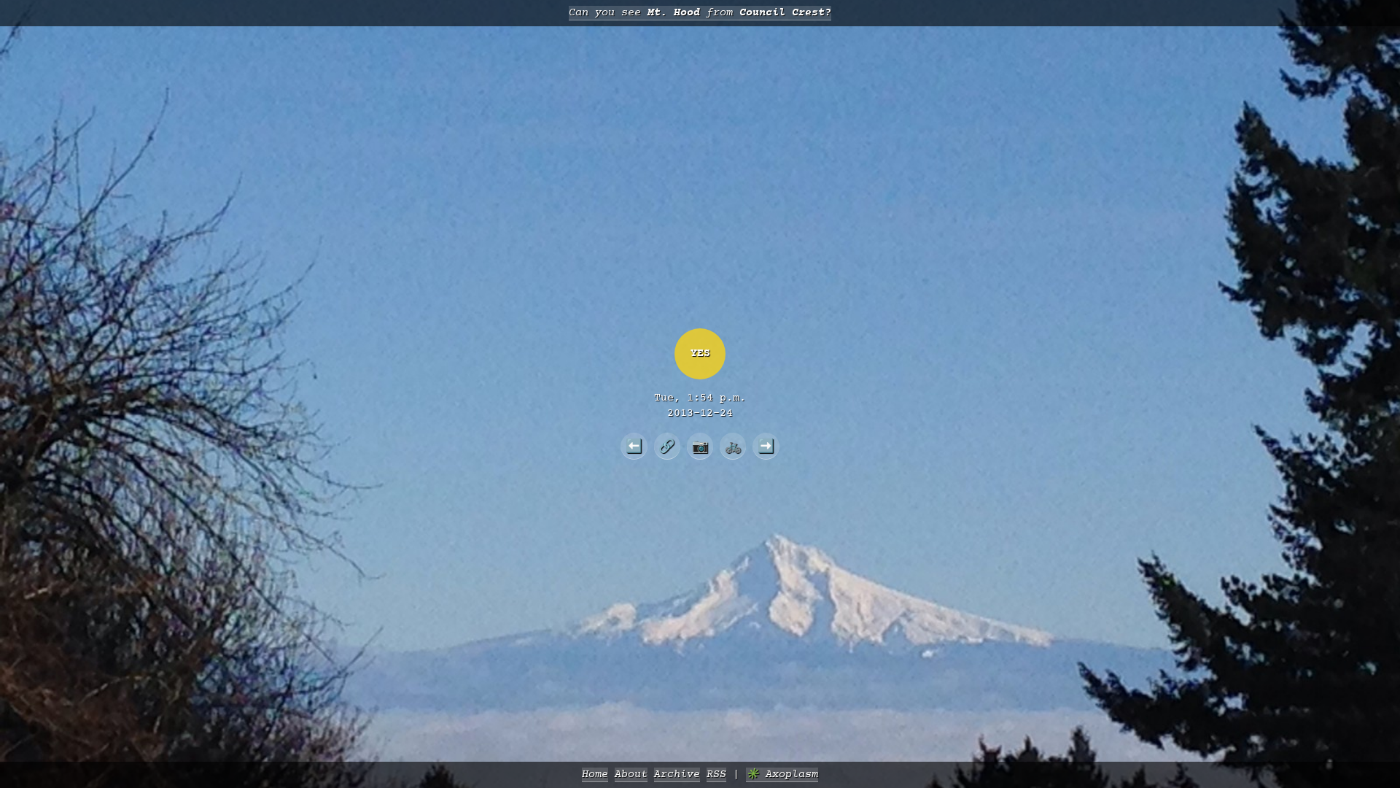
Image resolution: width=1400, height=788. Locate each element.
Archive (677, 774)
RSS (716, 774)
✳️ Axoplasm (782, 774)
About (631, 774)
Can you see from (700, 13)
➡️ (766, 446)
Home (595, 774)
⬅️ (634, 446)
